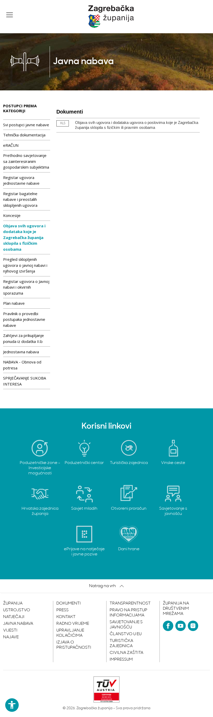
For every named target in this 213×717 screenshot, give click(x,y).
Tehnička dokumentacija (24, 134)
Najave (11, 637)
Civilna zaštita (126, 653)
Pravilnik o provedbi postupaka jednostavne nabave (24, 319)
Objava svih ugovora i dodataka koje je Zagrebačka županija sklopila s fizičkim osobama (24, 237)
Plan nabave (14, 303)
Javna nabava (18, 624)
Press (62, 610)
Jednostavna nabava (21, 351)
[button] (9, 14)
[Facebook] (168, 626)
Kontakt (66, 617)
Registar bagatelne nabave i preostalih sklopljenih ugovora (20, 199)
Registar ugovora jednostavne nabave (21, 180)
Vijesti (10, 630)
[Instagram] (193, 626)
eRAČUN (10, 145)
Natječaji (13, 617)
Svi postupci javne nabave (26, 124)
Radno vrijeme (72, 624)
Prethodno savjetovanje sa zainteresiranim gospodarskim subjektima (26, 161)
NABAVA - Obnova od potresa (22, 364)
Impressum (121, 660)
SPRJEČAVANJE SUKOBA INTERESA (24, 381)
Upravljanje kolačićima (70, 633)
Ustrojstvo (16, 610)
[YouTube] (180, 626)
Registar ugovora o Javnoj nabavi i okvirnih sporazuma (26, 287)
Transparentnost (130, 603)
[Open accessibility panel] (12, 705)
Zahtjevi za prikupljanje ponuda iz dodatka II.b (23, 338)
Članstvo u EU (126, 634)
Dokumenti (68, 603)
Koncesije (12, 215)
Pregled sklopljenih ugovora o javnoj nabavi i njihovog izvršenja (25, 265)
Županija (13, 603)
